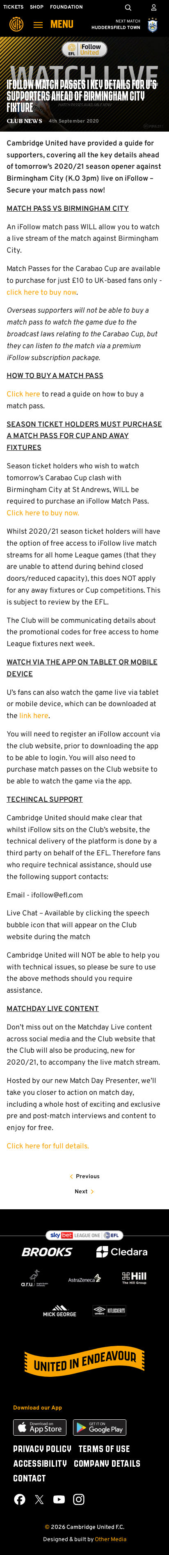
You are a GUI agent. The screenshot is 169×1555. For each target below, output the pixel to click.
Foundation (66, 7)
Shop (36, 7)
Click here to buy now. (43, 513)
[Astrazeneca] (84, 1278)
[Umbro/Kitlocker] (109, 1310)
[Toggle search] (128, 7)
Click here (23, 394)
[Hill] (134, 1278)
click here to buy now (41, 293)
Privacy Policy (42, 1449)
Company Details (107, 1464)
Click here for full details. (48, 1146)
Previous (88, 1176)
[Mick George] (59, 1310)
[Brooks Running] (47, 1252)
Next (81, 1191)
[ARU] (34, 1278)
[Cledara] (121, 1252)
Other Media (110, 1539)
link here (33, 716)
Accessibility (40, 1464)
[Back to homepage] (16, 18)
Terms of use (104, 1449)
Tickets (13, 7)
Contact (29, 1479)
